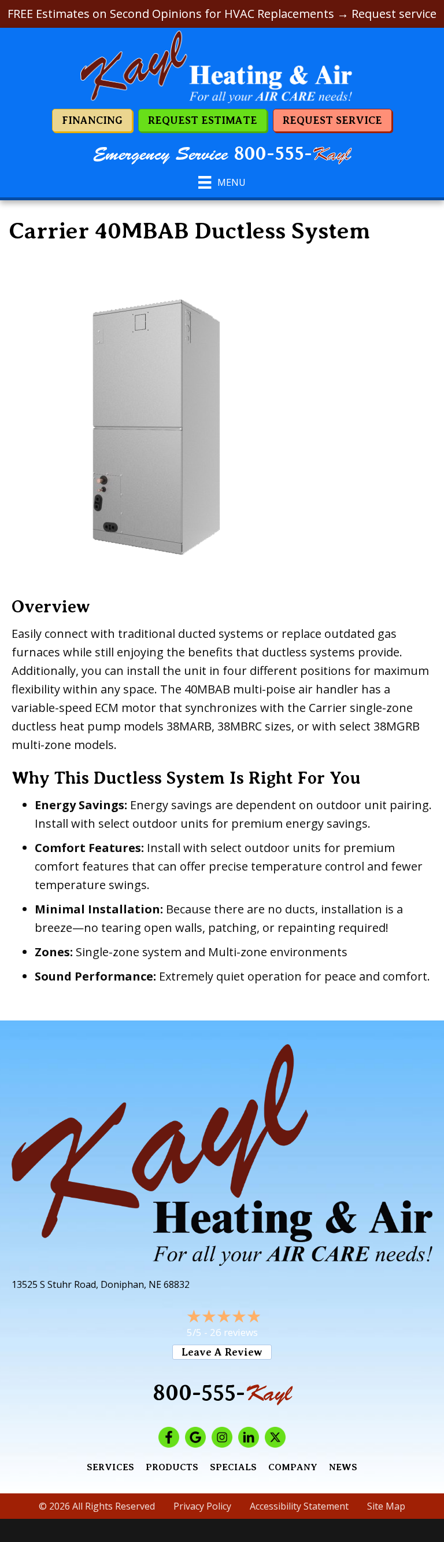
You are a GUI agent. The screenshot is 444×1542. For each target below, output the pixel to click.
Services (110, 1467)
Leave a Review (222, 1352)
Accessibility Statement (299, 1506)
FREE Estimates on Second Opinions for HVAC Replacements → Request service (222, 13)
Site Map (386, 1506)
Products (172, 1467)
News (343, 1467)
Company (292, 1467)
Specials (233, 1467)
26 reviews (234, 1332)
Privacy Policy (202, 1506)
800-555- (292, 154)
